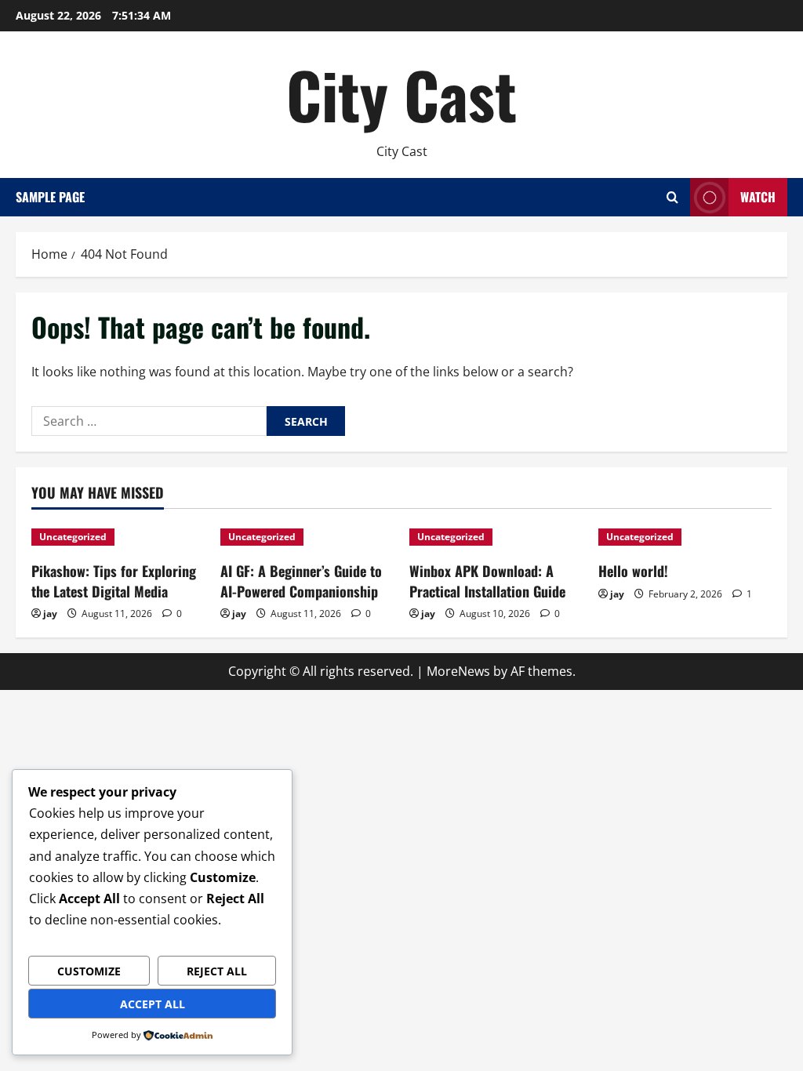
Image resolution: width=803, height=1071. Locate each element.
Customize (89, 971)
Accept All (152, 1004)
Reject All (217, 971)
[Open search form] (672, 197)
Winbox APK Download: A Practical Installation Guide (487, 581)
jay (50, 613)
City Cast (401, 94)
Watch (758, 196)
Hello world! (633, 571)
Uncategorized (73, 536)
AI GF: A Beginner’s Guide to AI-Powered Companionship (301, 581)
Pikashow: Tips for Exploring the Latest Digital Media (113, 581)
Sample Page (50, 196)
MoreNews (458, 671)
